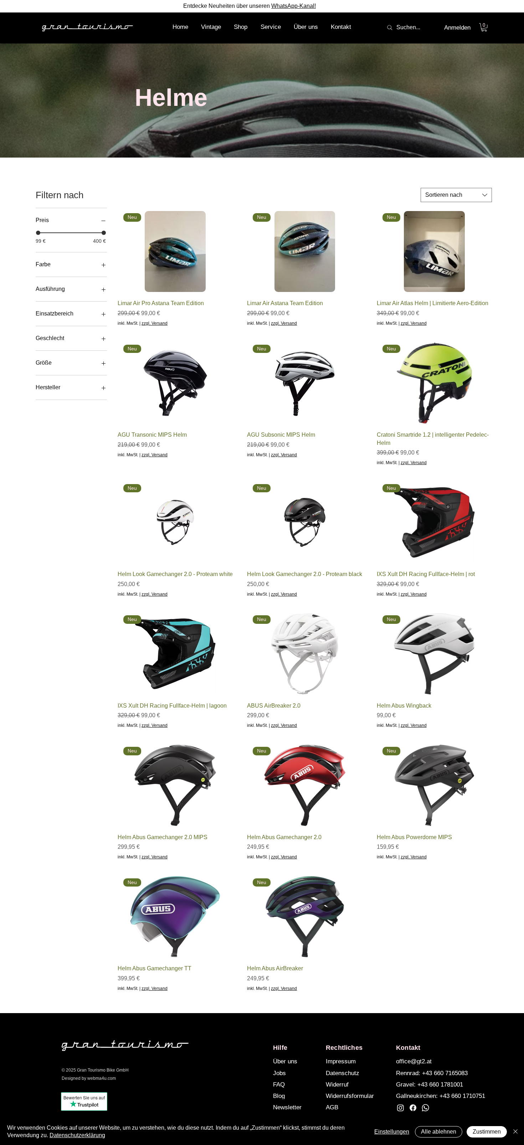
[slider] (38, 233)
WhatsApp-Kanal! (293, 6)
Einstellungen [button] (391, 1132)
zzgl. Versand (155, 323)
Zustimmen (487, 1132)
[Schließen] (515, 1131)
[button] (240, 27)
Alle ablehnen (438, 1132)
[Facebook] (413, 1107)
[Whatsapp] (425, 1107)
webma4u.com (101, 1078)
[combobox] (456, 195)
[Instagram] (400, 1107)
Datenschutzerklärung (77, 1135)
